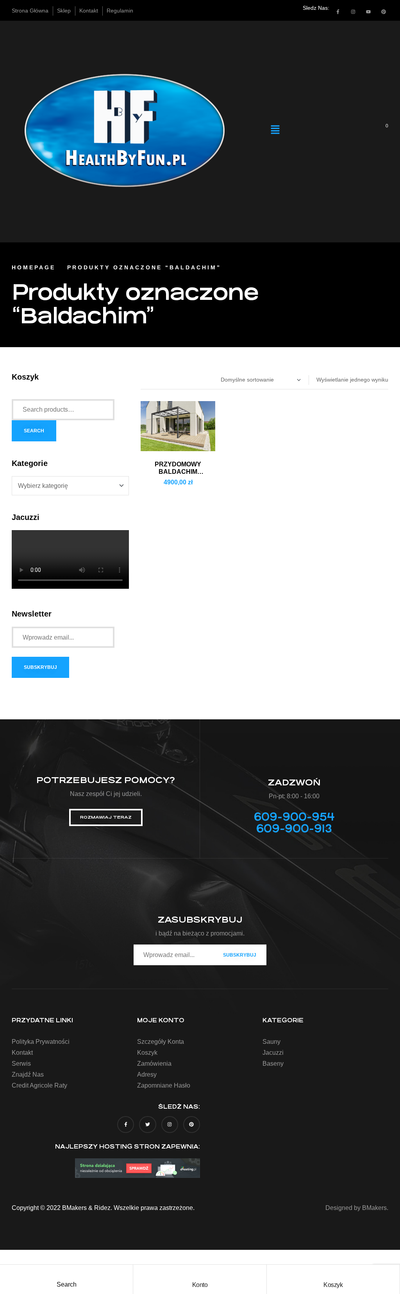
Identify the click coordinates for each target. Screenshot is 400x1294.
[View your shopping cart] (381, 130)
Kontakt (22, 1052)
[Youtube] (368, 11)
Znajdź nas (28, 1074)
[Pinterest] (383, 11)
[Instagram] (353, 11)
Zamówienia (154, 1063)
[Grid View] (150, 380)
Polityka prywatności (41, 1041)
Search (34, 431)
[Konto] (200, 1272)
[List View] (142, 380)
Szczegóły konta (160, 1041)
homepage (33, 267)
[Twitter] (147, 1124)
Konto (200, 1284)
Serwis (21, 1063)
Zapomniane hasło (163, 1085)
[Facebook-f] (338, 11)
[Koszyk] (333, 1272)
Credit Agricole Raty (39, 1085)
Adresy (147, 1074)
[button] (275, 130)
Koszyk (333, 1284)
